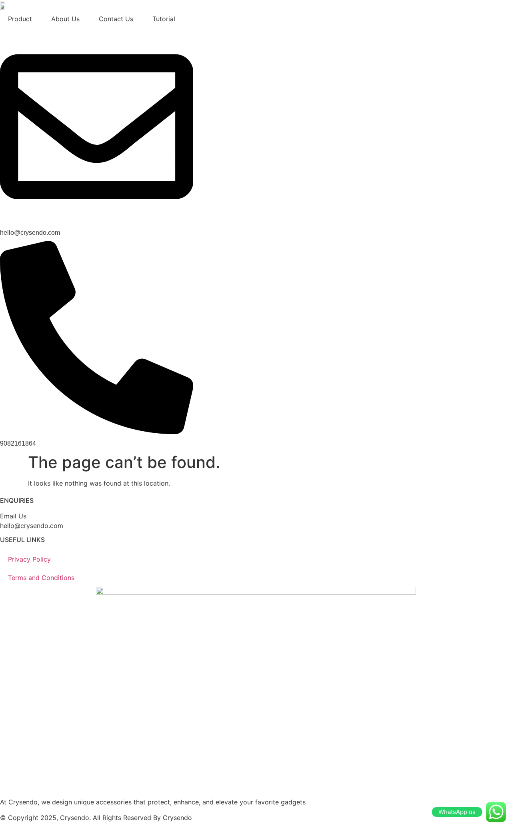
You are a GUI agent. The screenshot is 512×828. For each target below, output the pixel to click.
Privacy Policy (29, 559)
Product (20, 19)
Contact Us (116, 19)
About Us (65, 19)
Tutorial (163, 19)
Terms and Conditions (41, 578)
